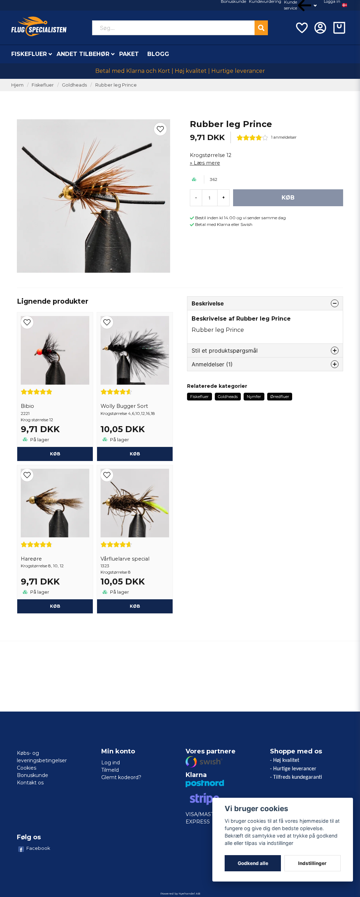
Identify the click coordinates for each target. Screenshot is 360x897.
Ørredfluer (279, 396)
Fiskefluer (29, 54)
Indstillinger (312, 863)
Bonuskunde (32, 775)
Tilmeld (110, 770)
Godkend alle (253, 863)
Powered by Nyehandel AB (180, 893)
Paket (129, 54)
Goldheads (74, 85)
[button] (344, 5)
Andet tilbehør (83, 54)
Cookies (26, 768)
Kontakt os (30, 782)
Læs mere (207, 163)
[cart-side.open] (339, 28)
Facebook (38, 848)
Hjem (17, 85)
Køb (55, 453)
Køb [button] (135, 453)
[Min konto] (320, 28)
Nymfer (254, 396)
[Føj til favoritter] (301, 28)
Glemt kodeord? (121, 777)
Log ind (110, 762)
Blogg (158, 54)
